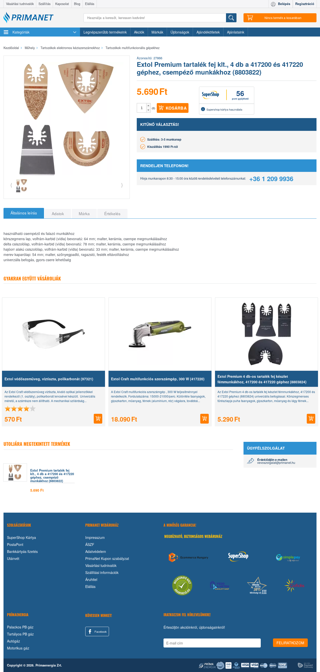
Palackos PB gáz (20, 626)
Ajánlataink (235, 32)
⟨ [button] (11, 184)
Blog (77, 4)
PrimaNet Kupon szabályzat (107, 558)
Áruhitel (91, 579)
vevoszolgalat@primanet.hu (276, 462)
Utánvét (13, 558)
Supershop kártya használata (224, 109)
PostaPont (15, 544)
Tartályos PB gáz (20, 633)
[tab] (24, 213)
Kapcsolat (62, 4)
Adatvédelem (95, 551)
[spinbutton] (141, 108)
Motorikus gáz (18, 647)
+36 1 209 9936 (271, 178)
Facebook (100, 631)
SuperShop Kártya (21, 537)
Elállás (89, 4)
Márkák (157, 32)
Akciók (139, 32)
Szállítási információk (101, 572)
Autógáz (13, 640)
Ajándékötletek (208, 32)
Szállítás (44, 4)
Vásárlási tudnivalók (20, 4)
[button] (148, 105)
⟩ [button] (122, 184)
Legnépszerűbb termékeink (105, 32)
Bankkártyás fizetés (22, 551)
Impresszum (95, 537)
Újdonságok (179, 32)
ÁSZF (89, 544)
